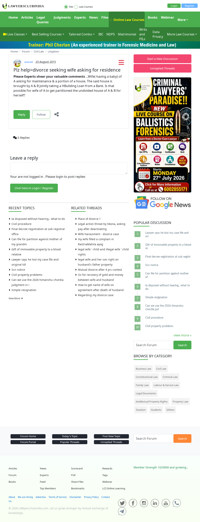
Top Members (48, 488)
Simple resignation (24, 290)
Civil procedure (21, 224)
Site (71, 6)
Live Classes (16, 34)
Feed (43, 481)
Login (174, 5)
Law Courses (86, 6)
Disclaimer (75, 497)
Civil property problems (27, 275)
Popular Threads (69, 442)
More (182, 20)
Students (156, 409)
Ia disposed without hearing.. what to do (38, 219)
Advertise (41, 497)
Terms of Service (58, 497)
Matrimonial (127, 34)
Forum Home (28, 436)
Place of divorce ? (89, 219)
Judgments (62, 17)
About (12, 497)
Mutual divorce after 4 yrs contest (100, 269)
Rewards (107, 468)
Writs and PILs (143, 34)
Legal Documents (146, 393)
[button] (121, 63)
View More (15, 298)
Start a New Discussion (162, 59)
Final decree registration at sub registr (168, 256)
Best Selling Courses (47, 34)
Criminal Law (170, 377)
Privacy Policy (91, 497)
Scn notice (18, 269)
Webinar (167, 17)
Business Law (143, 368)
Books (152, 17)
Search (182, 345)
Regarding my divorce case (95, 295)
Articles (27, 17)
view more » (182, 335)
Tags (105, 475)
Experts (80, 17)
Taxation (141, 409)
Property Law (180, 401)
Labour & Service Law (166, 385)
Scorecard (77, 468)
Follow (41, 114)
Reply (21, 114)
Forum (12, 475)
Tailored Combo (80, 34)
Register (189, 5)
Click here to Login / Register (34, 188)
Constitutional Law (147, 377)
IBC (100, 34)
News (93, 17)
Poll (73, 475)
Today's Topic (70, 436)
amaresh (28, 61)
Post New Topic (111, 436)
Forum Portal (28, 442)
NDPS (110, 34)
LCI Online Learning (113, 488)
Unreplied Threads (162, 68)
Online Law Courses (128, 20)
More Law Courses (181, 34)
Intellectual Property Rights (152, 401)
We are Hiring (25, 497)
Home (13, 17)
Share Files (77, 481)
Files (104, 17)
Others (170, 409)
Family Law (142, 385)
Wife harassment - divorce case (98, 234)
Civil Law (161, 368)
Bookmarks (77, 488)
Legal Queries (43, 19)
